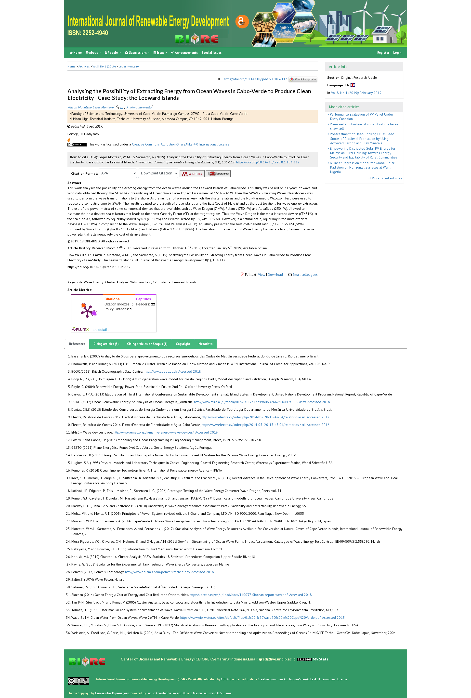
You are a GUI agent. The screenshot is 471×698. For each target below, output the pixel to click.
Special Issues (212, 53)
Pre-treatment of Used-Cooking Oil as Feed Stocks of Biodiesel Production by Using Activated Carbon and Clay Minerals (361, 138)
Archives (84, 66)
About (94, 53)
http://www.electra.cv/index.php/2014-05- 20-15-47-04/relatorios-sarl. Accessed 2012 (265, 417)
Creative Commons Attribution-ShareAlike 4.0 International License (181, 144)
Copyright (183, 344)
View (261, 274)
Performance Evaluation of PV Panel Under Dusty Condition (361, 116)
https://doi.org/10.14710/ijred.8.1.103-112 (255, 79)
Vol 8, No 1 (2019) (104, 66)
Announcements (186, 53)
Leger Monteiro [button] (129, 66)
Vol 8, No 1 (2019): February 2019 (356, 92)
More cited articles (386, 178)
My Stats (320, 659)
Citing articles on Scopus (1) (147, 344)
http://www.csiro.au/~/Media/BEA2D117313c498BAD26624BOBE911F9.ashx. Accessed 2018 (262, 402)
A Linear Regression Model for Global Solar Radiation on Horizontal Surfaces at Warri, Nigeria (361, 167)
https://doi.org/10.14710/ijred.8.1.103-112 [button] (268, 162)
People (112, 53)
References (77, 344)
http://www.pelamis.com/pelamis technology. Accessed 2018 (169, 572)
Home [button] (71, 66)
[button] (68, 139)
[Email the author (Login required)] (121, 107)
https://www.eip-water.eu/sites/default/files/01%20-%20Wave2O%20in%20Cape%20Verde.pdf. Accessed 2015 (262, 617)
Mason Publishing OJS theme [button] (212, 693)
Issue (160, 53)
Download (275, 274)
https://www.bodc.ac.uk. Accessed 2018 (172, 371)
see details (100, 329)
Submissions (137, 53)
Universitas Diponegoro (112, 693)
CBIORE (226, 679)
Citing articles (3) (106, 344)
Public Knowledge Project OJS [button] (166, 693)
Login (397, 53)
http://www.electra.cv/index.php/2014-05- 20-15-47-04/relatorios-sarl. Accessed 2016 (265, 424)
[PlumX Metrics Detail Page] (87, 311)
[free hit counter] (304, 659)
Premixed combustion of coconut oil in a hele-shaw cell (363, 126)
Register (383, 53)
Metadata (205, 344)
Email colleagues (305, 274)
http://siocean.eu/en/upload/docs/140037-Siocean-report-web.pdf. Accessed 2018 (251, 595)
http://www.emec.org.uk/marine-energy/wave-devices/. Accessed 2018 (166, 432)
